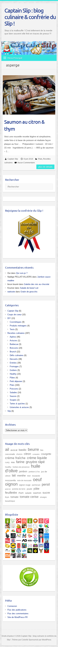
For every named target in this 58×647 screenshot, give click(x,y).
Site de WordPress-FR (17, 617)
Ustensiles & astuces (19, 407)
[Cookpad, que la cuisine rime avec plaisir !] (35, 520)
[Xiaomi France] (7, 555)
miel (29, 476)
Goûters (13, 370)
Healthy (13, 374)
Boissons (14, 348)
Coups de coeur (14, 314)
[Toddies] (41, 545)
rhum (21, 493)
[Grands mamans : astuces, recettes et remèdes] (35, 535)
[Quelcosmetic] (24, 535)
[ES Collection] (29, 540)
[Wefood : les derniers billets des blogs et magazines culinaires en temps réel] (7, 520)
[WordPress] (18, 550)
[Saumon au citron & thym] (29, 95)
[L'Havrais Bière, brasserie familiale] (46, 530)
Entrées (13, 363)
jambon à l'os (34, 472)
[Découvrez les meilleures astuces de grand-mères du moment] (29, 535)
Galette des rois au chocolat (36, 284)
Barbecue (14, 344)
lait (14, 475)
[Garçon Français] (41, 540)
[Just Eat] (18, 530)
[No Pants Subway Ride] (13, 545)
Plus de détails (45, 167)
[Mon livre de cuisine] (7, 525)
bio (41, 450)
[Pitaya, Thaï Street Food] (41, 530)
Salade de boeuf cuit (29, 288)
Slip (9, 411)
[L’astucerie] (46, 535)
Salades (13, 392)
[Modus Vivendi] (35, 540)
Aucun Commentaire (26, 163)
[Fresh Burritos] (35, 530)
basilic (22, 449)
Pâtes (12, 377)
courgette (46, 454)
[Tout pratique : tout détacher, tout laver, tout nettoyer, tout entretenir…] (7, 540)
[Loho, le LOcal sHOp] (13, 535)
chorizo (19, 454)
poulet (29, 489)
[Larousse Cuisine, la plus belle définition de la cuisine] (35, 525)
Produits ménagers (18, 326)
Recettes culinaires (16, 333)
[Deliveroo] (24, 530)
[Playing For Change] (35, 550)
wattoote (11, 291)
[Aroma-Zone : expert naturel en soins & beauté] (18, 535)
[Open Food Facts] (46, 525)
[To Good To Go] (41, 525)
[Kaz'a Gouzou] (46, 550)
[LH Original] (7, 535)
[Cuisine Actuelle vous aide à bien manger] (29, 520)
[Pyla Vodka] (7, 550)
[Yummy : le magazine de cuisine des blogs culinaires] (13, 520)
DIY (9, 318)
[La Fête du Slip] (7, 545)
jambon (23, 471)
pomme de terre (18, 489)
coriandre (36, 454)
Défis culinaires (17, 355)
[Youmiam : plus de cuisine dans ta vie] (18, 520)
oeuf (37, 479)
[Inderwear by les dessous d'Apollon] (18, 540)
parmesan (36, 485)
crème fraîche (15, 458)
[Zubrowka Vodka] (13, 550)
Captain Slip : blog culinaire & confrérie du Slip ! (30, 17)
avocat (14, 450)
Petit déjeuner (16, 381)
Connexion (12, 606)
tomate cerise (29, 496)
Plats (40, 159)
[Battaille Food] (13, 525)
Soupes (13, 400)
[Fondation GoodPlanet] (29, 550)
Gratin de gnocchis (29, 291)
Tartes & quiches (17, 403)
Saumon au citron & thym (24, 125)
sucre (46, 492)
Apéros (13, 337)
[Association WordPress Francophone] (24, 550)
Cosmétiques (15, 322)
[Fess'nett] (29, 545)
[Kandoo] (35, 545)
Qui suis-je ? (21, 273)
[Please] (29, 530)
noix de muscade (24, 480)
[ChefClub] (46, 520)
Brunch (13, 351)
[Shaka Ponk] (13, 555)
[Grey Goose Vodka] (46, 545)
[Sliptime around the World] (46, 540)
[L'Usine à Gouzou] (41, 550)
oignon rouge (24, 485)
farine (20, 462)
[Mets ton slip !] (18, 545)
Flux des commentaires (17, 613)
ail (7, 449)
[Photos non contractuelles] (18, 525)
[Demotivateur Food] (41, 520)
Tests (12, 329)
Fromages (14, 366)
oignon (11, 484)
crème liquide (37, 458)
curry (7, 462)
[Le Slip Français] (13, 540)
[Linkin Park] (18, 555)
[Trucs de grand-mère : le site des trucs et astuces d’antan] (41, 535)
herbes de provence (21, 467)
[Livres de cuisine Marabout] (29, 525)
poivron (8, 489)
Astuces (13, 340)
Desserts (14, 359)
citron (27, 453)
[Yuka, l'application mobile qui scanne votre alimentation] (7, 530)
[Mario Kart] (24, 555)
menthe (21, 475)
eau (13, 462)
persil (46, 484)
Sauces (13, 396)
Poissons (14, 389)
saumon (37, 493)
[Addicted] (24, 540)
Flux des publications (16, 610)
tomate (14, 496)
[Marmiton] (24, 520)
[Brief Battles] (24, 545)
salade (28, 493)
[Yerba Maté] (24, 525)
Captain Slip (13, 159)
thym (7, 497)
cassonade (10, 454)
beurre (33, 449)
